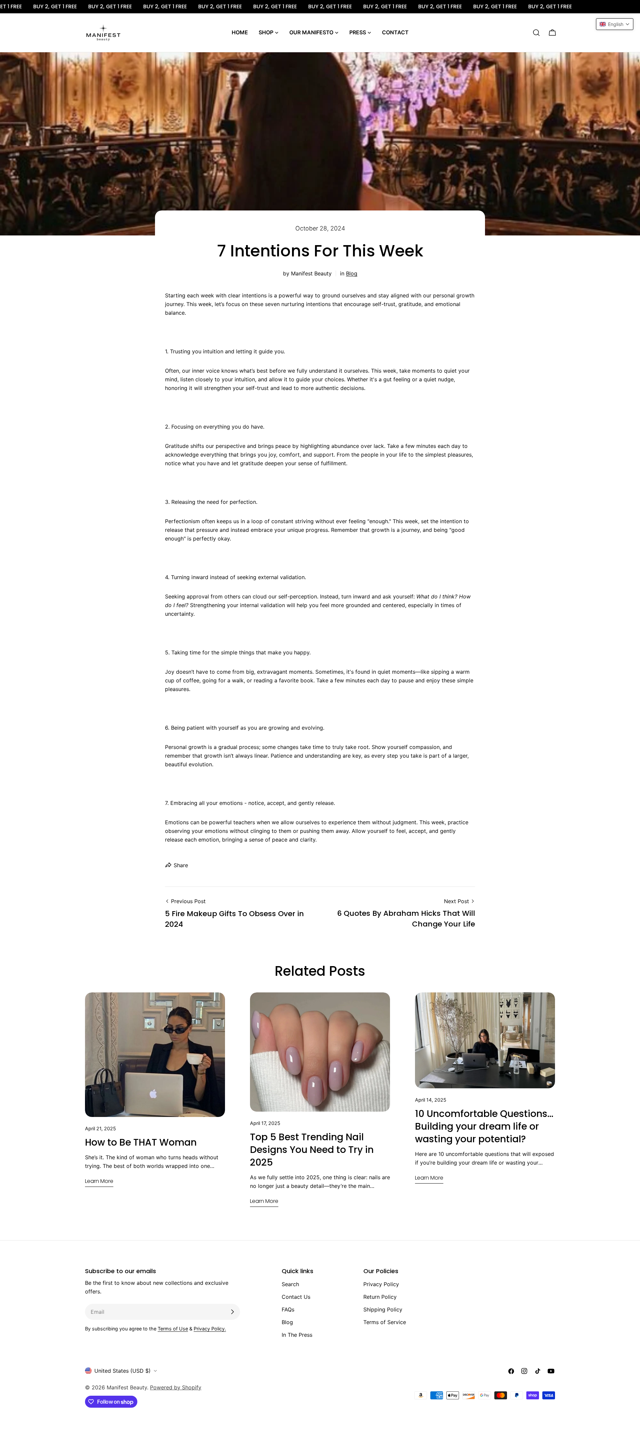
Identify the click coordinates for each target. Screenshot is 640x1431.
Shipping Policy (382, 1309)
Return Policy (380, 1296)
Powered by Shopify (175, 1387)
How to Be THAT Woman (141, 1142)
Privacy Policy (381, 1284)
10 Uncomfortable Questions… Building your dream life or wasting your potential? (484, 1126)
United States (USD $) (122, 1370)
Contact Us (296, 1296)
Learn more (99, 1181)
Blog (351, 273)
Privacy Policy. (210, 1328)
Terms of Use (173, 1328)
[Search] (536, 32)
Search (290, 1284)
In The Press (297, 1334)
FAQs (288, 1309)
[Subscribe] (232, 1312)
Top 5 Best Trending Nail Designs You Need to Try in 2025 (312, 1150)
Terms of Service (384, 1322)
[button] (614, 24)
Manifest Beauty (127, 1387)
